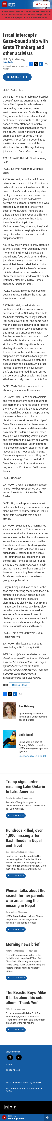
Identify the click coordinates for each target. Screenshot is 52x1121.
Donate (43, 4)
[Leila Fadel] (9, 739)
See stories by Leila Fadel (32, 756)
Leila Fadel (8, 62)
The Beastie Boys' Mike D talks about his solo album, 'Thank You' (26, 997)
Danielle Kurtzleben (13, 798)
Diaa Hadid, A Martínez (15, 852)
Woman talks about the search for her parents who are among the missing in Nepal (25, 898)
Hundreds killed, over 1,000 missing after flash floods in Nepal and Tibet (24, 838)
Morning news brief (23, 944)
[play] (4, 1117)
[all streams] (48, 1117)
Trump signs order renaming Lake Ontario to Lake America (25, 786)
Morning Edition (19, 685)
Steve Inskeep (11, 912)
